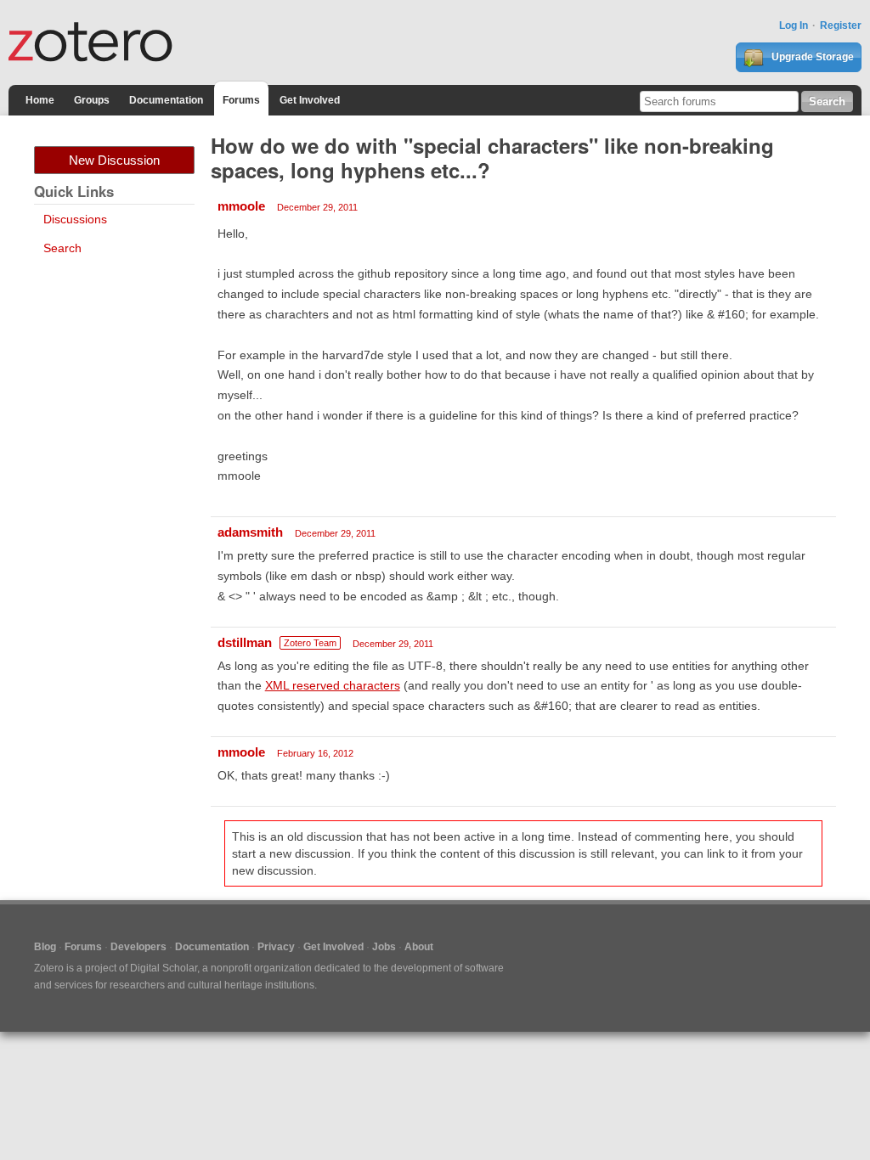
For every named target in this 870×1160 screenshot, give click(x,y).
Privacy (276, 947)
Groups (92, 100)
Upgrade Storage (811, 57)
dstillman (245, 642)
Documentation (166, 100)
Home (39, 100)
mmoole (241, 206)
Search (62, 248)
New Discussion (114, 160)
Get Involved (310, 100)
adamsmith (250, 532)
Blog (45, 947)
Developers (138, 947)
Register (841, 25)
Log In (793, 25)
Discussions (75, 219)
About (418, 947)
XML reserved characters (332, 685)
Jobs (384, 947)
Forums (241, 100)
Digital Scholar (163, 968)
